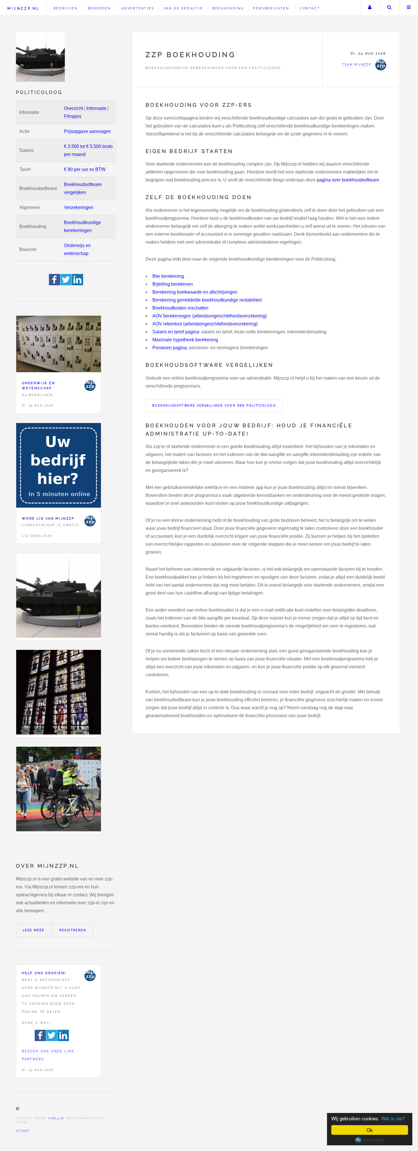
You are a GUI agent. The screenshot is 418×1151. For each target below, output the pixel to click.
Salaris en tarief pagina (175, 331)
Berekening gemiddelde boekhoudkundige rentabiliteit (207, 300)
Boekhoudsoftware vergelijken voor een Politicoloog (214, 405)
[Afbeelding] (58, 596)
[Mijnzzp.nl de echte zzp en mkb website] (41, 57)
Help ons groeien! (44, 973)
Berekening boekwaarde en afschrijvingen (194, 292)
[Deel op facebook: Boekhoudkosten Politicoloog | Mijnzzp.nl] (55, 283)
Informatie (96, 108)
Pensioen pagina (169, 347)
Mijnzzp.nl (23, 8)
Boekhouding (228, 8)
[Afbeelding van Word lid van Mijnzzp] (58, 466)
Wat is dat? (393, 1118)
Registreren (72, 930)
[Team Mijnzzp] (89, 385)
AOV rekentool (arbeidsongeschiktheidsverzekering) (205, 323)
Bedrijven (65, 8)
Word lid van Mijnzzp (48, 518)
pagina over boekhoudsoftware (348, 179)
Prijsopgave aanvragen (87, 131)
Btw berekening (168, 276)
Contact (310, 8)
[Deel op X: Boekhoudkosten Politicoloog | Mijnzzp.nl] (66, 283)
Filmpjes (72, 116)
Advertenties (137, 8)
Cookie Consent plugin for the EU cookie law (369, 1140)
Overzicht (73, 108)
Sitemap (23, 1130)
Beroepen (99, 8)
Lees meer (34, 930)
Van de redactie (183, 8)
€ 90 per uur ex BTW (84, 169)
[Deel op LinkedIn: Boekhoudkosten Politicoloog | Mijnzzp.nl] (77, 283)
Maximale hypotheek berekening (185, 339)
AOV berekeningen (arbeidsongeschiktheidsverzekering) (209, 315)
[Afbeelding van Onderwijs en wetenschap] (58, 345)
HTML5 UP (56, 1118)
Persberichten (271, 8)
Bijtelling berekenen (172, 284)
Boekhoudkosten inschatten (180, 307)
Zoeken (389, 8)
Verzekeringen (78, 207)
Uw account (370, 8)
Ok (370, 1129)
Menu (409, 8)
